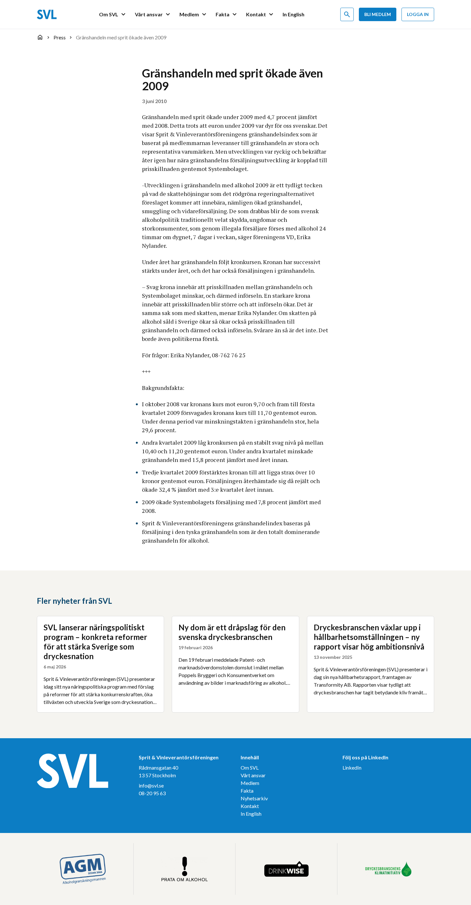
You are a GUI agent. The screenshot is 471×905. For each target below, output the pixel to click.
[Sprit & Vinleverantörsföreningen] (47, 14)
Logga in (418, 14)
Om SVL (250, 767)
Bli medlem (377, 14)
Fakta (247, 791)
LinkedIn (352, 767)
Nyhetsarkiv (254, 798)
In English (251, 814)
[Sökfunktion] (347, 14)
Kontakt (250, 806)
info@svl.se (151, 785)
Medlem (250, 783)
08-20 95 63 (152, 793)
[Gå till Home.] (40, 37)
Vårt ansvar (253, 775)
